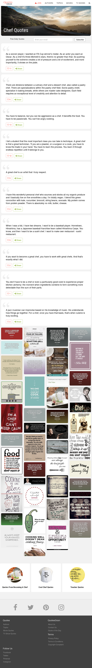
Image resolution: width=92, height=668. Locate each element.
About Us (51, 624)
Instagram (7, 661)
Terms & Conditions (55, 641)
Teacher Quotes (77, 587)
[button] (89, 3)
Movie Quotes (8, 630)
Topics (60, 3)
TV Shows (80, 3)
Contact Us (52, 627)
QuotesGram (8, 3)
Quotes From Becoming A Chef (15, 587)
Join (39, 3)
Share (19, 68)
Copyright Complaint (56, 644)
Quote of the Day (54, 630)
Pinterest (6, 658)
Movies (69, 3)
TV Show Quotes (9, 633)
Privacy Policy (53, 638)
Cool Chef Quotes (46, 587)
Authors (49, 3)
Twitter (5, 655)
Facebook (7, 652)
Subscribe (80, 39)
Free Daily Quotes (17, 39)
